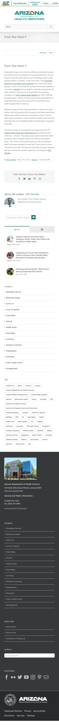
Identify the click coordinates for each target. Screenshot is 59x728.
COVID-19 (10, 303)
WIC (29, 444)
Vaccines (9, 444)
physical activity (12, 435)
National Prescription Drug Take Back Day (20, 133)
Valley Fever (20, 444)
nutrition (40, 430)
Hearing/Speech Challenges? (15, 508)
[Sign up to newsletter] (33, 217)
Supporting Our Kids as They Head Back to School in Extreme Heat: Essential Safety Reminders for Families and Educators (32, 255)
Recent (17, 229)
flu (23, 417)
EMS (16, 417)
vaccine (45, 439)
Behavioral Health (13, 298)
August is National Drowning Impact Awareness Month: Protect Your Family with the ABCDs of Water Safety (33, 239)
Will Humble (11, 160)
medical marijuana (12, 430)
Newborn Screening (14, 345)
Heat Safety (10, 333)
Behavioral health (21, 399)
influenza (9, 426)
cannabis (43, 399)
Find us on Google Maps (13, 491)
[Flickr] (13, 677)
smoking (49, 435)
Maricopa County (33, 426)
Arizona (37, 386)
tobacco (24, 439)
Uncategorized (11, 368)
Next (51, 52)
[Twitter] (19, 677)
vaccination (34, 439)
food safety (31, 417)
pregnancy (25, 435)
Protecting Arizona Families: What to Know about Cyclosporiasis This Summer (32, 270)
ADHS (20, 386)
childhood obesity (12, 412)
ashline (8, 399)
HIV (32, 421)
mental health (28, 430)
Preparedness (11, 351)
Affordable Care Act (13, 292)
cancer (34, 399)
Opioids (16, 89)
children (25, 412)
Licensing (9, 339)
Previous (43, 52)
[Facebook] (6, 677)
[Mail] (46, 677)
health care (10, 421)
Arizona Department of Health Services (20, 390)
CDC (51, 399)
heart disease (22, 421)
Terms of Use (11, 632)
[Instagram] (33, 677)
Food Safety (10, 315)
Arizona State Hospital (39, 394)
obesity (49, 430)
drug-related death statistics (27, 95)
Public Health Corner (14, 362)
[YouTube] (26, 677)
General (34, 160)
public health (37, 435)
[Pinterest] (39, 677)
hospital (40, 421)
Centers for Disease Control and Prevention (21, 408)
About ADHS (11, 626)
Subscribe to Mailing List (15, 638)
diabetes (9, 417)
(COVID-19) (10, 386)
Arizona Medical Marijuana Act (17, 394)
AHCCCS (28, 386)
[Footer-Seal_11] (25, 694)
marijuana (46, 426)
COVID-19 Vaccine (38, 412)
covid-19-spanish (12, 309)
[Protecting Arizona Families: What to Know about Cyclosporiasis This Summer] (10, 269)
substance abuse (12, 439)
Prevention (10, 357)
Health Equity (11, 327)
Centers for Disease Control (16, 404)
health (41, 417)
